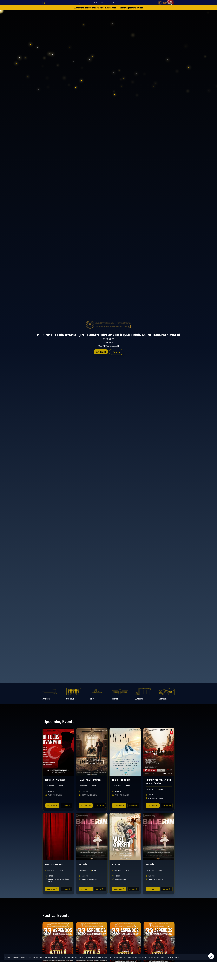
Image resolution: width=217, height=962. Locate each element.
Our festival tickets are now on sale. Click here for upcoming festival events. (108, 7)
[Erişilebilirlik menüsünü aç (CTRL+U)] (211, 956)
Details (116, 352)
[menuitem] (43, 2)
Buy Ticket (101, 351)
